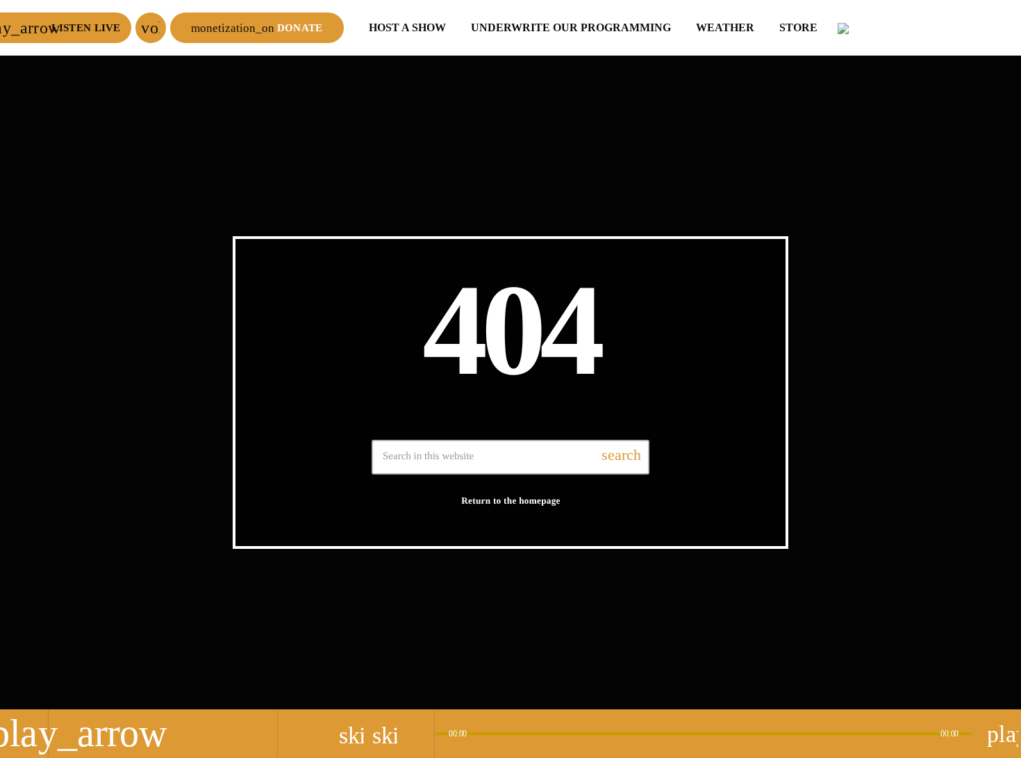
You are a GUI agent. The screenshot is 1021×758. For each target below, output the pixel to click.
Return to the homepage (511, 500)
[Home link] (924, 28)
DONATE (257, 28)
